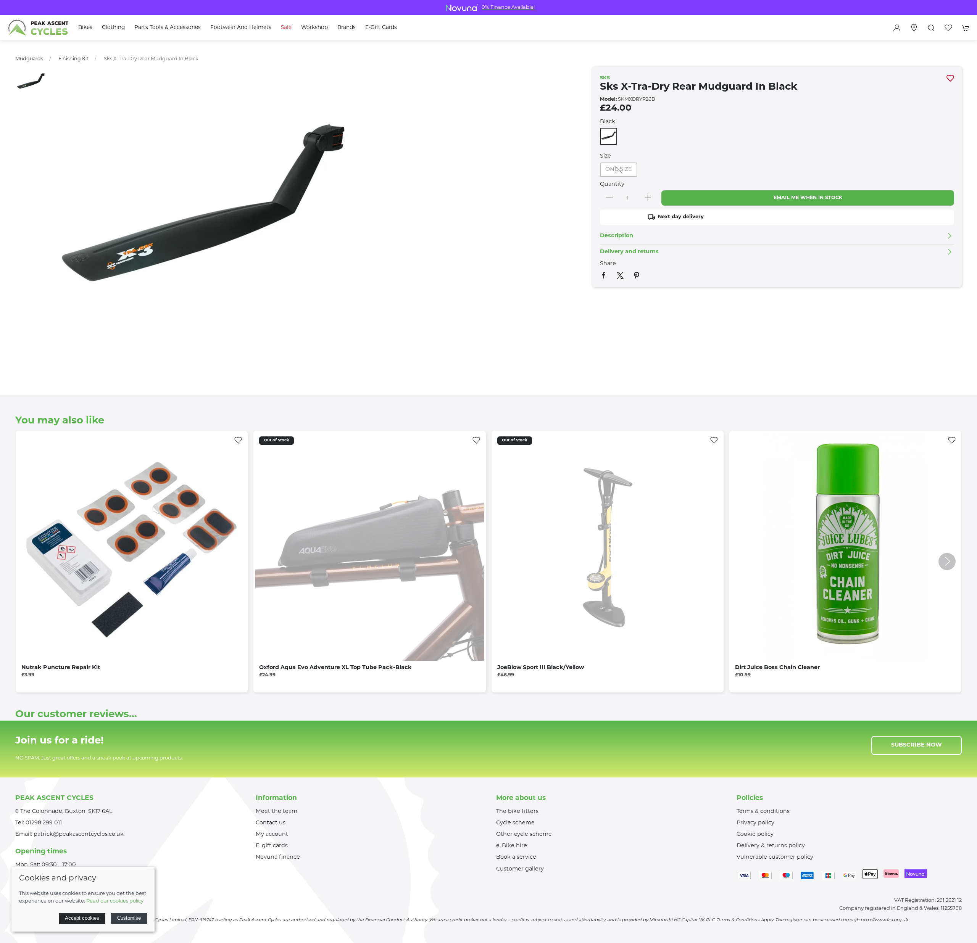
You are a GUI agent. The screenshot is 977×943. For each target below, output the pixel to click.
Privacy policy (755, 823)
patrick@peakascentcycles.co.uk (79, 834)
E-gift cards (272, 846)
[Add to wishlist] (238, 440)
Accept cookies (82, 918)
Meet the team (276, 811)
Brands (346, 27)
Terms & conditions (763, 811)
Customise (129, 918)
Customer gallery (520, 869)
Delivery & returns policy (771, 846)
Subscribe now (916, 745)
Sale (286, 27)
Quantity (612, 184)
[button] (931, 28)
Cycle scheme (515, 823)
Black (607, 122)
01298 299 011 (44, 823)
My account (272, 834)
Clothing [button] (113, 27)
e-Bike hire (511, 846)
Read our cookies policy (114, 901)
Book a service (516, 857)
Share (608, 264)
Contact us (270, 823)
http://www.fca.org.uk (884, 920)
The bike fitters (517, 811)
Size (605, 156)
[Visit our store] (914, 28)
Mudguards (29, 59)
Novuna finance (278, 857)
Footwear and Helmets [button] (240, 27)
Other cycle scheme (524, 834)
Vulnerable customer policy (775, 857)
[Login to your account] (897, 28)
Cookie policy (755, 834)
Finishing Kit (73, 59)
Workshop (314, 27)
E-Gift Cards (381, 27)
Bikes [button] (85, 27)
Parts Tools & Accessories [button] (167, 27)
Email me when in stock (808, 198)
